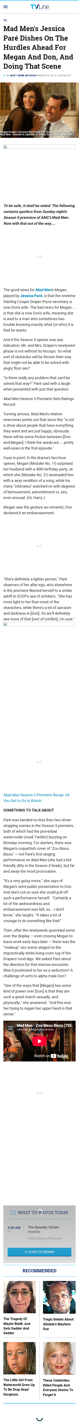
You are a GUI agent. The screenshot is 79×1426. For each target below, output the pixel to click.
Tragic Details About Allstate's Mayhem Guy (58, 1324)
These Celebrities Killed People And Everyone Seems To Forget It (58, 1387)
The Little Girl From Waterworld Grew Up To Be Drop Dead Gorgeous (19, 1387)
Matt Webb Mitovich (23, 75)
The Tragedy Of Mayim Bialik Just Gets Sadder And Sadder (16, 1326)
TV (5, 20)
